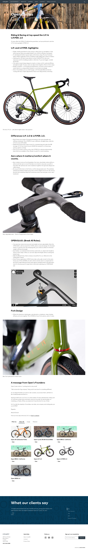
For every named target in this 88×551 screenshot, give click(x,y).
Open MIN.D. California (64, 439)
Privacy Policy (27, 541)
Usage (28, 421)
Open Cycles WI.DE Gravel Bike (43, 439)
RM (69, 516)
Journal (30, 1)
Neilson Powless (72, 518)
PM (69, 513)
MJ (69, 509)
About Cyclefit (51, 1)
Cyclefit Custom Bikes (17, 11)
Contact (42, 1)
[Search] (84, 1)
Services (23, 1)
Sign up (82, 537)
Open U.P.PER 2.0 (62, 459)
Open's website (35, 415)
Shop (36, 1)
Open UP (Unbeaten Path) (19, 439)
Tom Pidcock (71, 511)
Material (35, 421)
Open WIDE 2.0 (15, 478)
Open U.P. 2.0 (38, 459)
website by (80, 547)
